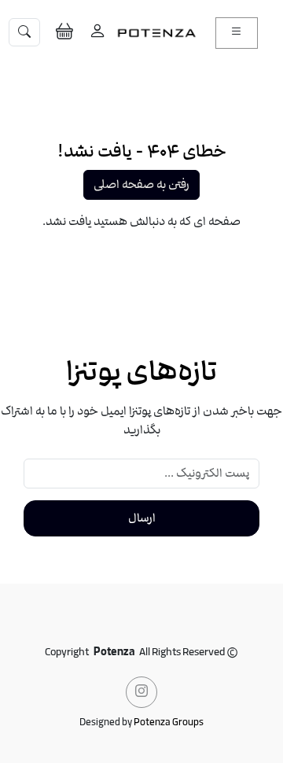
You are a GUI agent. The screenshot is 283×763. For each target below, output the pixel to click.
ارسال (142, 518)
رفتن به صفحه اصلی (141, 185)
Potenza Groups (169, 723)
